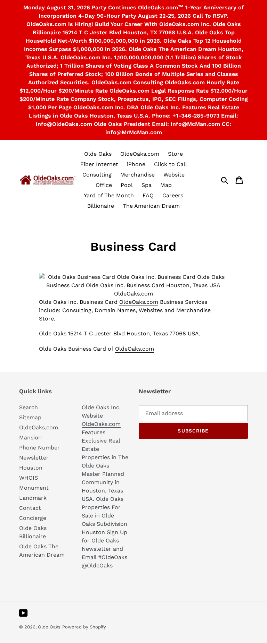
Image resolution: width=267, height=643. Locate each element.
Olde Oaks (49, 626)
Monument (34, 488)
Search (28, 407)
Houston (30, 467)
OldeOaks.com (138, 302)
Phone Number (39, 447)
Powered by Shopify (84, 626)
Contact (30, 508)
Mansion (30, 437)
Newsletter (34, 457)
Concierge (32, 518)
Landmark (33, 498)
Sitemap (30, 417)
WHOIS (28, 477)
